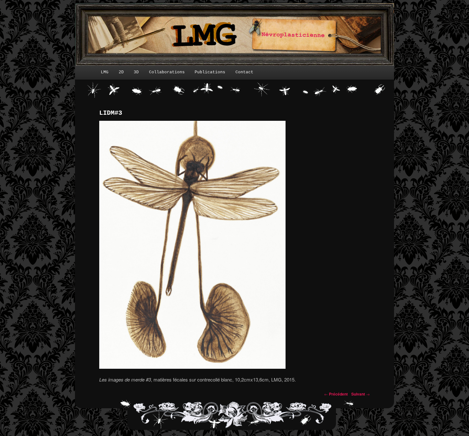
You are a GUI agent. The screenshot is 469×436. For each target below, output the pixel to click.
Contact (244, 72)
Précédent (336, 394)
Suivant (360, 394)
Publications (210, 72)
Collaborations (167, 72)
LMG (104, 72)
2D (121, 72)
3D (136, 72)
